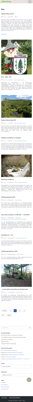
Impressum (4, 397)
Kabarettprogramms (9, 30)
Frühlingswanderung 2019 (8, 197)
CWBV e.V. (16, 400)
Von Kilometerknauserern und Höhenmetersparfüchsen (13, 337)
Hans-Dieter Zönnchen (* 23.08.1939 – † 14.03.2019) (15, 214)
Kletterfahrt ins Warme (7, 179)
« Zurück (4, 310)
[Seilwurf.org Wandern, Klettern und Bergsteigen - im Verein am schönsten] (6, 2)
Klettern (16, 16)
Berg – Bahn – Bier (6, 77)
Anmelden (3, 382)
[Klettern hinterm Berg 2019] (16, 106)
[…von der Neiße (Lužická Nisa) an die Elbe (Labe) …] (16, 275)
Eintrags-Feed (4, 384)
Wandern (22, 79)
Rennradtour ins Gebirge (6, 339)
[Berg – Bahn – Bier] (16, 57)
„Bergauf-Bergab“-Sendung (22, 19)
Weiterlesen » (4, 34)
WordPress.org (4, 389)
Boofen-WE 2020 (4, 341)
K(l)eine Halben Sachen (7, 13)
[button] (29, 379)
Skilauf (20, 219)
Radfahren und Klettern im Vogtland (11, 137)
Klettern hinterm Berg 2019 (8, 120)
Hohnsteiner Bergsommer (18, 21)
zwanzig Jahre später (11, 356)
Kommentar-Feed (5, 386)
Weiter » (9, 315)
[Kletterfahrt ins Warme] (16, 166)
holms (4, 16)
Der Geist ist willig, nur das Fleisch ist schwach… (12, 335)
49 (3, 315)
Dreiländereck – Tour (7, 235)
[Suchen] (30, 327)
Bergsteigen (19, 123)
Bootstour (8, 219)
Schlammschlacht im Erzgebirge (8, 343)
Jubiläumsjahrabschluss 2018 (9, 251)
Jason (4, 79)
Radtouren (24, 140)
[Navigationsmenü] (30, 1)
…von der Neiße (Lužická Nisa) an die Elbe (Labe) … (15, 289)
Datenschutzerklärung (14, 397)
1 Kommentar (18, 217)
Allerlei (15, 79)
